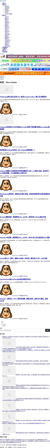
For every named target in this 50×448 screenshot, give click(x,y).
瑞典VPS (7, 44)
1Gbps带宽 (7, 441)
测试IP (14, 439)
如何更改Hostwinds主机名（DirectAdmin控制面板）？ (17, 150)
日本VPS (7, 16)
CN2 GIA (27, 439)
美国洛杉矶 (41, 439)
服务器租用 (31, 441)
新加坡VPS (7, 22)
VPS (36, 439)
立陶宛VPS (7, 41)
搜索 (1, 328)
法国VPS (7, 29)
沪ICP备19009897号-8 (21, 444)
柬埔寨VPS (7, 37)
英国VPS (7, 25)
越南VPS (7, 35)
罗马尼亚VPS (8, 40)
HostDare (7, 11)
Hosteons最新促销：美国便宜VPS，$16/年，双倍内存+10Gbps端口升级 (23, 217)
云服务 (12, 441)
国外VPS (21, 114)
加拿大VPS (7, 31)
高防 (5, 442)
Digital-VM (7, 8)
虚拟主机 (43, 441)
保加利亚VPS (8, 45)
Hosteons (6, 12)
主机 (32, 439)
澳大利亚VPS (8, 34)
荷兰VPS (7, 28)
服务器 (9, 439)
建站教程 (22, 167)
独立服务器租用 (11, 442)
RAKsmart (7, 6)
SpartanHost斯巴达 (9, 13)
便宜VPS (22, 146)
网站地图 (14, 444)
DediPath (6, 9)
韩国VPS (7, 18)
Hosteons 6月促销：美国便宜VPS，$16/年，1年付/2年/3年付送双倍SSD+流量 (24, 237)
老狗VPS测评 (3, 0)
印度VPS (7, 32)
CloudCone (7, 10)
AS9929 (18, 442)
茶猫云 (37, 441)
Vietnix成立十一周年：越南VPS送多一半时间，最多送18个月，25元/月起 (23, 258)
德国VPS (7, 24)
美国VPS (7, 19)
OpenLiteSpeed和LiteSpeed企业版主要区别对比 (15, 279)
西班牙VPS (7, 43)
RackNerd (7, 5)
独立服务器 (18, 441)
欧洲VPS (7, 21)
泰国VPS (7, 38)
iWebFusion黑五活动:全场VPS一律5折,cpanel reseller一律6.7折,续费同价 (23, 96)
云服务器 (20, 439)
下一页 (3, 324)
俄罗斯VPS (7, 26)
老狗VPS (3, 439)
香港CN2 (25, 441)
